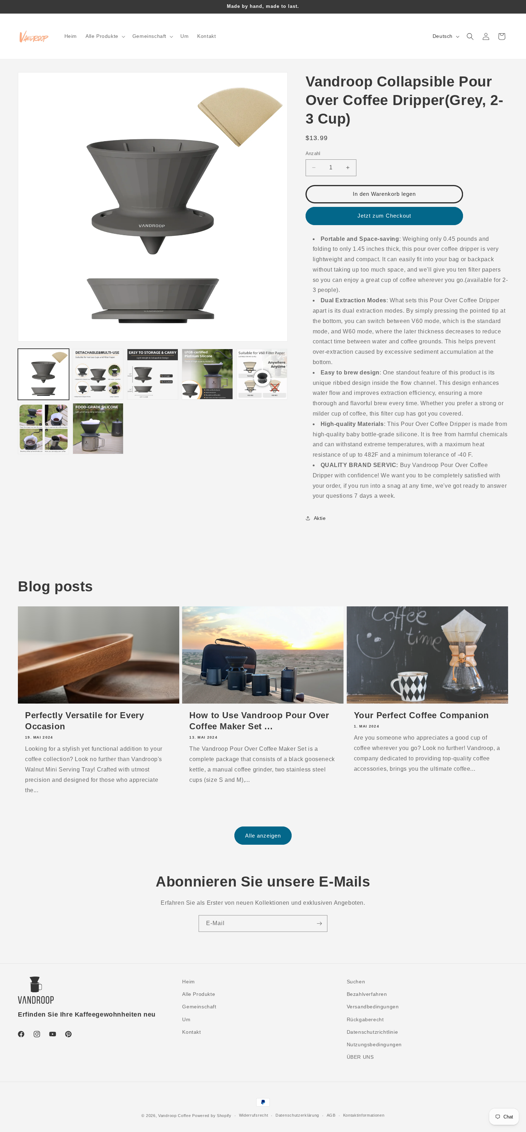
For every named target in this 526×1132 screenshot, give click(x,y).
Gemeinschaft (199, 1007)
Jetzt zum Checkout (384, 216)
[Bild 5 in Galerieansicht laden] (262, 374)
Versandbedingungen (373, 1007)
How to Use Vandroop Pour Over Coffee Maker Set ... (259, 720)
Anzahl (313, 153)
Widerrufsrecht (253, 1115)
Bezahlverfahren (367, 994)
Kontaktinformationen (364, 1115)
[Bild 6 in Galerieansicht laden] (43, 428)
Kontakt (191, 1032)
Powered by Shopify (212, 1115)
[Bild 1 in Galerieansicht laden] (43, 374)
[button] (104, 36)
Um (186, 1019)
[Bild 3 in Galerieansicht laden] (152, 374)
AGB (331, 1115)
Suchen (356, 981)
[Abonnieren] (319, 923)
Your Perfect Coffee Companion (421, 715)
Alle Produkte (198, 994)
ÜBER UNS (360, 1057)
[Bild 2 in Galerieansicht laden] (98, 374)
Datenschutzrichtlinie (372, 1032)
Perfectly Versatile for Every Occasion (84, 720)
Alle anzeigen (263, 836)
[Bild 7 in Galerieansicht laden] (98, 428)
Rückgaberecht (365, 1019)
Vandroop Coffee (174, 1115)
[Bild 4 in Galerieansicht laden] (207, 374)
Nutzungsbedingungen (374, 1044)
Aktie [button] (320, 518)
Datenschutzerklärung (297, 1115)
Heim (188, 981)
